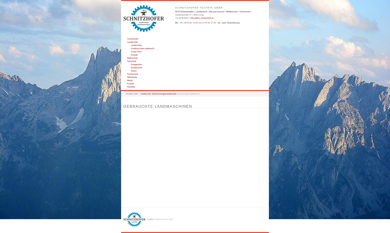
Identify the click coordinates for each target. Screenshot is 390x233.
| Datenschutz (160, 219)
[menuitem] (132, 39)
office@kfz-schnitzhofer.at (201, 18)
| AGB (170, 219)
